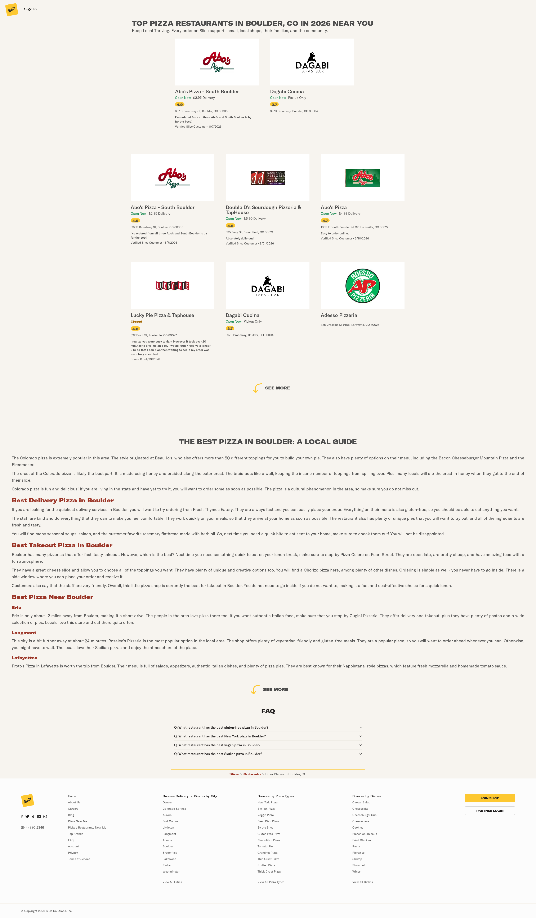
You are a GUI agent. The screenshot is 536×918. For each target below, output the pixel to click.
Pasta (356, 846)
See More (277, 387)
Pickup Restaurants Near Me (87, 827)
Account (73, 846)
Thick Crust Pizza (269, 871)
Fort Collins (170, 821)
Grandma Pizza (268, 853)
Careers (73, 809)
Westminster (171, 871)
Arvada (167, 840)
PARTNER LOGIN (490, 811)
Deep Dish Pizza (268, 821)
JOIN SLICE (490, 798)
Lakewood (169, 859)
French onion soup (364, 834)
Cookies (357, 827)
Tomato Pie (265, 846)
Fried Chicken (361, 840)
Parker (167, 865)
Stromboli (359, 865)
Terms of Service (79, 859)
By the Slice (265, 827)
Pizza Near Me (77, 821)
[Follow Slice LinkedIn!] (39, 817)
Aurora (167, 815)
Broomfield (170, 853)
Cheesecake (360, 809)
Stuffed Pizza (266, 865)
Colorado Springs (174, 809)
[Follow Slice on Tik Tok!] (33, 817)
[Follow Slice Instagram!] (45, 817)
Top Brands (75, 834)
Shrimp (357, 859)
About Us (74, 802)
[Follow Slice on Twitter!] (27, 817)
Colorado (252, 774)
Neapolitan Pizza (269, 840)
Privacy (73, 853)
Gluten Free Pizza (269, 834)
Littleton (168, 827)
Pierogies (358, 853)
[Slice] (11, 9)
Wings (356, 871)
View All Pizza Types (271, 882)
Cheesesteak (360, 821)
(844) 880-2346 (32, 827)
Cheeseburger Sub (364, 815)
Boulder (168, 846)
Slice (234, 774)
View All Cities (172, 882)
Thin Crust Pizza (268, 859)
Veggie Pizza (266, 815)
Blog (71, 815)
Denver (167, 802)
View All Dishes (362, 882)
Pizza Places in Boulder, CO (286, 774)
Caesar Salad (361, 802)
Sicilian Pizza (266, 809)
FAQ (70, 840)
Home (72, 796)
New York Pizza (268, 802)
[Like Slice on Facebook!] (22, 817)
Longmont (169, 834)
